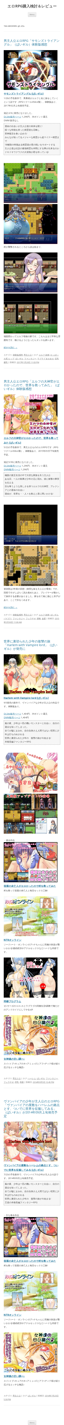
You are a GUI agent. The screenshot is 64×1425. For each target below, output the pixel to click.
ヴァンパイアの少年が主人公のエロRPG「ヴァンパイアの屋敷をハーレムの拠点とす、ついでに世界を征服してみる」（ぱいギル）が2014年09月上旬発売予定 (32, 1108)
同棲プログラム (12, 1001)
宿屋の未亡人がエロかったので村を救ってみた (30, 886)
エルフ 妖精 (44, 355)
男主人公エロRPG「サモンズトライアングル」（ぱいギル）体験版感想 (31, 42)
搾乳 (17, 1082)
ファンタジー (30, 358)
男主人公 (28, 355)
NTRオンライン (12, 940)
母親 (22, 1082)
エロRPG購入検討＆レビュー (32, 6)
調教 (39, 618)
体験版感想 (18, 355)
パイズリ (8, 618)
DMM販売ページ (12, 469)
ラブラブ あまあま (45, 358)
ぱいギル (19, 358)
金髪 (44, 618)
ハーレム (32, 1078)
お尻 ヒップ (9, 358)
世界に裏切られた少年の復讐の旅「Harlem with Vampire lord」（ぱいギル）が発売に (30, 645)
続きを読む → (10, 347)
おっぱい (54, 355)
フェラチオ (31, 618)
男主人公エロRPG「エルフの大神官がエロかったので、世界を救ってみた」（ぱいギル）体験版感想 (32, 385)
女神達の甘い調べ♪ (14, 1059)
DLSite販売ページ (12, 116)
